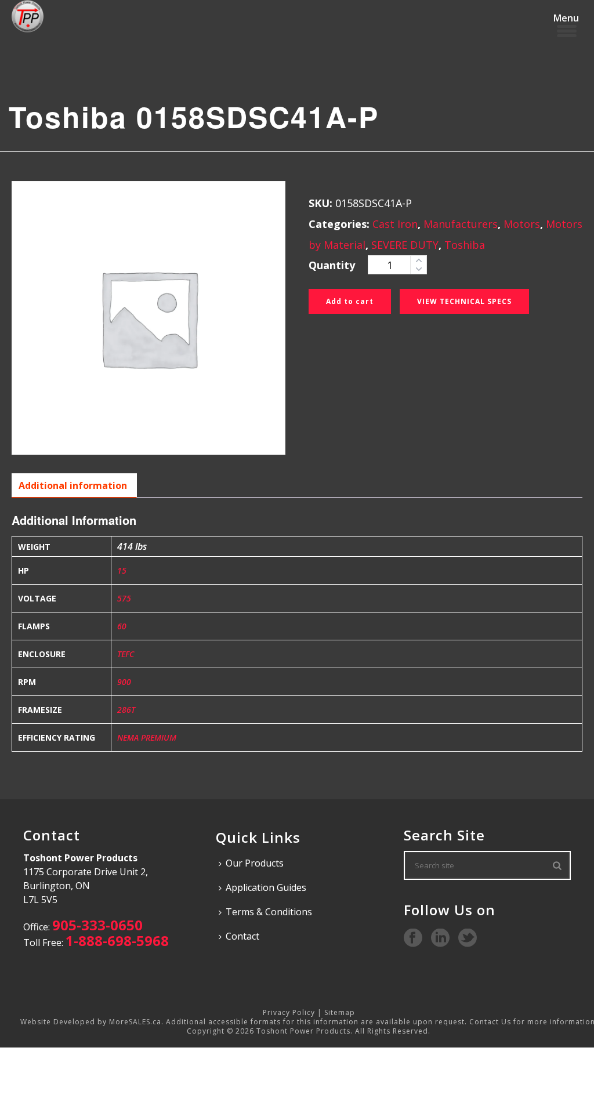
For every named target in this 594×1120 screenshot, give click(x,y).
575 (124, 598)
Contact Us (490, 1022)
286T (126, 709)
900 (124, 681)
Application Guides (266, 887)
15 (121, 570)
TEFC (125, 653)
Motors (522, 224)
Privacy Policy (289, 1012)
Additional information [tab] (73, 485)
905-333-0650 (97, 924)
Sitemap (339, 1012)
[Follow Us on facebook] (413, 938)
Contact (242, 936)
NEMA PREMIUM (146, 737)
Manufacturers (460, 224)
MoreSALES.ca (135, 1022)
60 (121, 626)
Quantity (332, 265)
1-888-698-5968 (117, 940)
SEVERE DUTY (405, 245)
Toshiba (464, 245)
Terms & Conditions (269, 911)
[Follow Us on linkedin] (440, 938)
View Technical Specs (464, 301)
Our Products (255, 863)
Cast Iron (395, 224)
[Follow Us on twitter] (467, 938)
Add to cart (350, 301)
